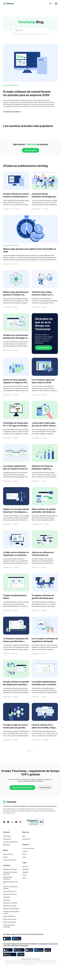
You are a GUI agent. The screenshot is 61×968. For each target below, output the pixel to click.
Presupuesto (6, 900)
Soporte (5, 857)
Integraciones (7, 839)
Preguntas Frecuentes (9, 860)
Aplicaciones (6, 836)
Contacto (25, 851)
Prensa (24, 854)
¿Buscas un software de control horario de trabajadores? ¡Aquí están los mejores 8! (43, 553)
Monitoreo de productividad (11, 908)
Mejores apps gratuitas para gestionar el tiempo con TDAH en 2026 (16, 293)
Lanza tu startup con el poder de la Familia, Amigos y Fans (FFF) (44, 726)
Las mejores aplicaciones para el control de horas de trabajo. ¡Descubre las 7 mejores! (15, 467)
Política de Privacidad (40, 963)
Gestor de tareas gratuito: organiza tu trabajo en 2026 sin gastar (15, 381)
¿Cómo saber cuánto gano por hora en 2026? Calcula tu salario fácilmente (45, 424)
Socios (24, 857)
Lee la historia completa (11, 112)
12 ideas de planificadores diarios (15, 596)
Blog (23, 836)
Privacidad (25, 869)
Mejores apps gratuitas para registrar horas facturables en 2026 (29, 250)
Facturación (6, 897)
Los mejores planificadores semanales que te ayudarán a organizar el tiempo (44, 683)
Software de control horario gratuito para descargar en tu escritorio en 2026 (15, 336)
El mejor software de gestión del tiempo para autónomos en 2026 (16, 683)
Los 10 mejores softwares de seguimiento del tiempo (45, 639)
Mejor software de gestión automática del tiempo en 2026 (44, 510)
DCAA (24, 878)
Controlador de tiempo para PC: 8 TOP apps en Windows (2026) (15, 424)
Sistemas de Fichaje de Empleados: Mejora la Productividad (42, 467)
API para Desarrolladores (10, 842)
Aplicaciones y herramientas (11, 245)
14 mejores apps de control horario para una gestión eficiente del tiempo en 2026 (16, 726)
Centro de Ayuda (8, 854)
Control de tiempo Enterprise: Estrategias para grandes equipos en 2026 (44, 195)
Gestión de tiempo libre (9, 922)
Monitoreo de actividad (9, 906)
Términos (25, 866)
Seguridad (25, 872)
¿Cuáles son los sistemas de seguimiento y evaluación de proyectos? (16, 553)
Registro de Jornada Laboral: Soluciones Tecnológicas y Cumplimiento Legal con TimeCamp (16, 510)
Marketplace (6, 845)
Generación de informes (10, 894)
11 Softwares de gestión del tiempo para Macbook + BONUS (15, 640)
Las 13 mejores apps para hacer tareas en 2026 (43, 381)
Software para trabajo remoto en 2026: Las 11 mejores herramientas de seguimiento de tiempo (43, 293)
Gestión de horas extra (9, 919)
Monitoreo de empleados (10, 903)
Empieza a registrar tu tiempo (22, 787)
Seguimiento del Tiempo (10, 869)
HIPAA (24, 875)
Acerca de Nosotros (28, 848)
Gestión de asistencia (9, 916)
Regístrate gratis (30, 150)
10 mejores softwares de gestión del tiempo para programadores (43, 597)
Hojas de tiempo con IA (10, 891)
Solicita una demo (45, 787)
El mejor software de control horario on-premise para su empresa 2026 (16, 195)
